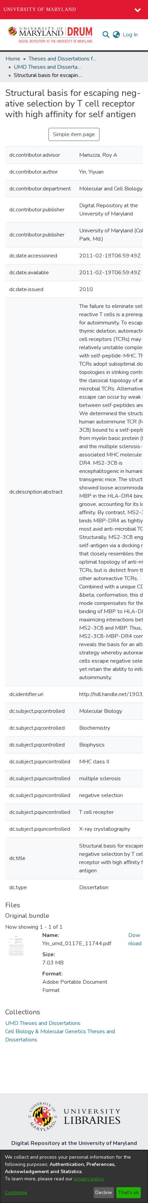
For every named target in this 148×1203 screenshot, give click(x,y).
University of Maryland (39, 9)
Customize (16, 1192)
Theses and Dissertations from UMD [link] (63, 59)
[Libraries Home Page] (74, 1116)
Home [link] (13, 59)
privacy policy (88, 1179)
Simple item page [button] (74, 134)
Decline (103, 1192)
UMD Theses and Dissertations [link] (48, 67)
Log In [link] (130, 34)
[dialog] (74, 1176)
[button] (50, 35)
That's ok (128, 1192)
